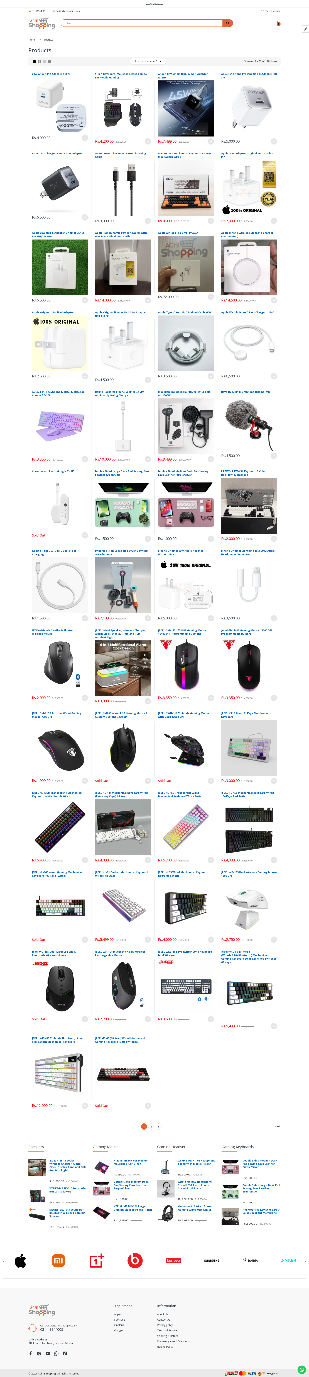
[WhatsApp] (56, 1354)
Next (277, 1126)
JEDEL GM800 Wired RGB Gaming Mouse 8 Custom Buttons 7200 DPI (121, 715)
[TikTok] (65, 1354)
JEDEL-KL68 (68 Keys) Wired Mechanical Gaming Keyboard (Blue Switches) (120, 1039)
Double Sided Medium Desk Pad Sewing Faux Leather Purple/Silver (183, 473)
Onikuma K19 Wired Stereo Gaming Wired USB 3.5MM (195, 1208)
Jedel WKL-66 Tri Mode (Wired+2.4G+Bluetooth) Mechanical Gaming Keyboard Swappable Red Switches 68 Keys (249, 957)
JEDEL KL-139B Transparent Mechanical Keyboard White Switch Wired (57, 794)
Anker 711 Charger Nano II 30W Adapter (57, 153)
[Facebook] (30, 1354)
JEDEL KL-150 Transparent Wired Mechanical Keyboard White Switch (180, 794)
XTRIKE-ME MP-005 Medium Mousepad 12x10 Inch (131, 1162)
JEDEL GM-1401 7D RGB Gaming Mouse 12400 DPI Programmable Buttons (182, 632)
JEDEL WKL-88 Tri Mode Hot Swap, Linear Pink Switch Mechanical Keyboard (58, 1039)
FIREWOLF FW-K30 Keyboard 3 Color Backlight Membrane (243, 473)
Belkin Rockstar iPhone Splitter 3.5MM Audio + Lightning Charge (119, 393)
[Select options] (85, 138)
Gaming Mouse (106, 1146)
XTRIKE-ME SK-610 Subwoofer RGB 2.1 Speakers (68, 1190)
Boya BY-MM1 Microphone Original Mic (245, 392)
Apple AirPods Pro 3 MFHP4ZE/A (178, 232)
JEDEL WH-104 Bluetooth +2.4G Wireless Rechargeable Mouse (120, 953)
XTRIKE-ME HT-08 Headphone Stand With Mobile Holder (196, 1162)
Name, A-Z (150, 61)
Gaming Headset (171, 1146)
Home (32, 39)
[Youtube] (48, 1354)
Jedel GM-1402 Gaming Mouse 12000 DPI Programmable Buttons (246, 632)
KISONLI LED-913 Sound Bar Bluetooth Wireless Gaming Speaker (67, 1213)
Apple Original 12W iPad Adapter (53, 312)
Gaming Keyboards (238, 1146)
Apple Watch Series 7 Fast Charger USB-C (247, 312)
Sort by (138, 61)
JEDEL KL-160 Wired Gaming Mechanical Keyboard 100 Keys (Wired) (57, 873)
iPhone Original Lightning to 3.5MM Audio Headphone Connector (248, 552)
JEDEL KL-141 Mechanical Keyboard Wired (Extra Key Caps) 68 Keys (121, 794)
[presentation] (3, 1260)
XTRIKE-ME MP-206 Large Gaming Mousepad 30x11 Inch (133, 1208)
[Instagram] (39, 1354)
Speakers (36, 1146)
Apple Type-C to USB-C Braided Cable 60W (185, 312)
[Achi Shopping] (41, 23)
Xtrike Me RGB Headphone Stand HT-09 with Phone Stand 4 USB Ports (195, 1185)
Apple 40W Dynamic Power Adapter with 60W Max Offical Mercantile (121, 234)
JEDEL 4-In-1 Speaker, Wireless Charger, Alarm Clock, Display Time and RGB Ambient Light (120, 634)
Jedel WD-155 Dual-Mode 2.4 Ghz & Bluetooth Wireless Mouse (54, 953)
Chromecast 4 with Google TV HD (53, 471)
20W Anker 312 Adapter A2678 (51, 74)
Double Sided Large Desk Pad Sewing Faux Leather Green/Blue (261, 1188)
